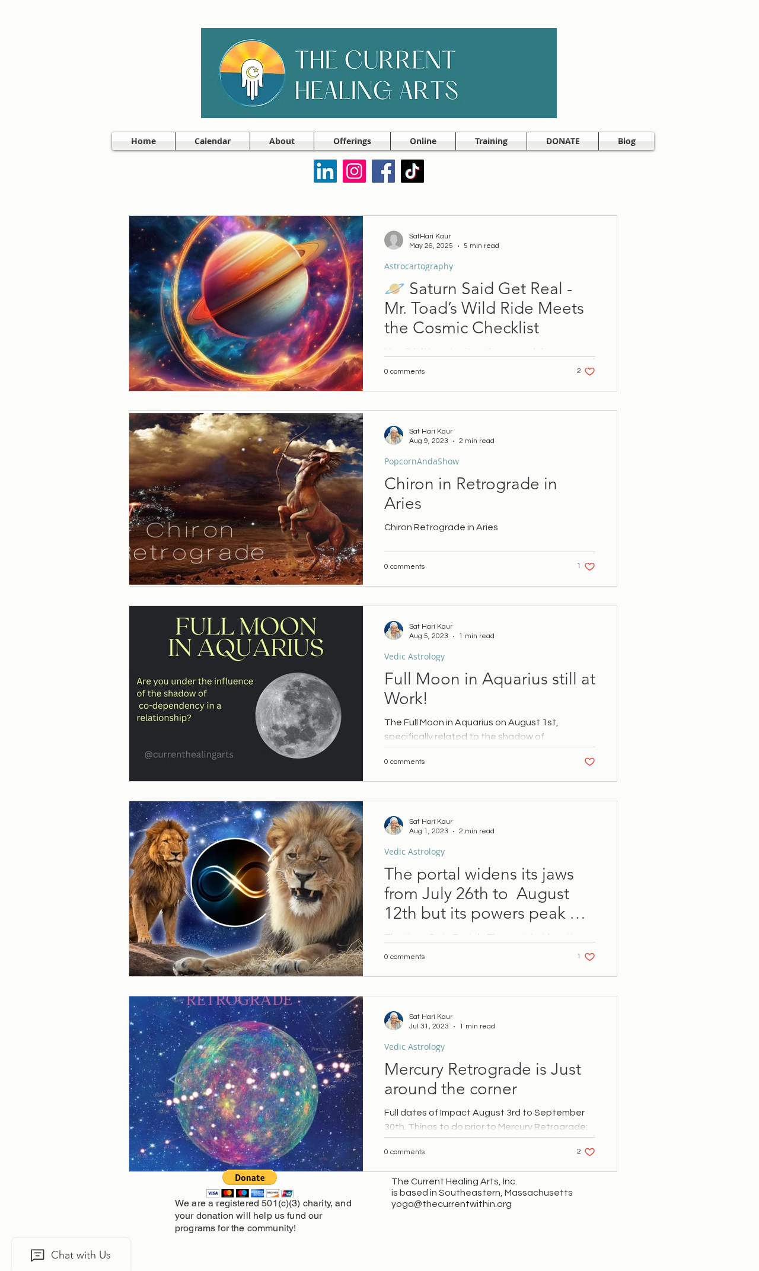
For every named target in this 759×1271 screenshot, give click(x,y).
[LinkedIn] (325, 171)
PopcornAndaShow (421, 461)
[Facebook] (383, 171)
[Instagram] (354, 171)
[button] (282, 141)
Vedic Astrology (414, 656)
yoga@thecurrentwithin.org (451, 1204)
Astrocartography (418, 266)
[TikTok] (412, 171)
